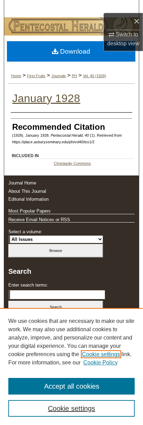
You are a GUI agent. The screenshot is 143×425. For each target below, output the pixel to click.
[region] (71, 366)
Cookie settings (101, 354)
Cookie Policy (100, 362)
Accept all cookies (71, 386)
